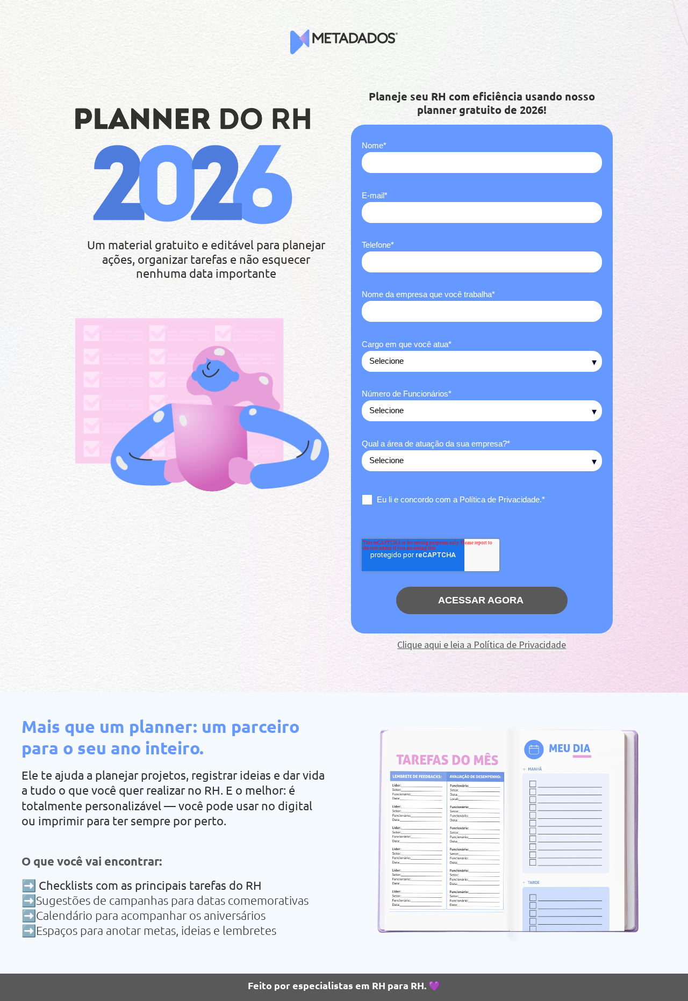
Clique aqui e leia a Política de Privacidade (481, 644)
